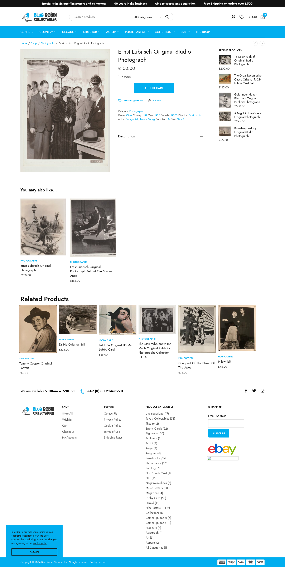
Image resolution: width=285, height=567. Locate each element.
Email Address (218, 416)
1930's (174, 115)
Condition (163, 32)
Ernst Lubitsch (196, 115)
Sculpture (151, 438)
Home (23, 43)
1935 (157, 115)
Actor (111, 32)
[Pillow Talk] (237, 328)
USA (145, 115)
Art (147, 538)
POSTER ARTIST (135, 32)
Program (151, 453)
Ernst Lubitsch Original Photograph (35, 267)
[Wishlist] (242, 17)
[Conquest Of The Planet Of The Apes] (197, 329)
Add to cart (153, 88)
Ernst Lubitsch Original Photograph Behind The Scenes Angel (91, 271)
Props (149, 448)
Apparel (150, 542)
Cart (64, 425)
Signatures (152, 433)
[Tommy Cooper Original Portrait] (38, 329)
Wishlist (67, 419)
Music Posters (154, 488)
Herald (150, 503)
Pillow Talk (224, 361)
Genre (25, 32)
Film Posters (26, 358)
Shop (34, 43)
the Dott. (102, 562)
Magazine (152, 493)
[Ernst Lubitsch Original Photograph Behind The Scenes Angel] (93, 227)
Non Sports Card (156, 473)
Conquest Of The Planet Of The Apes (196, 365)
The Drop (203, 32)
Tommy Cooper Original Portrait (35, 365)
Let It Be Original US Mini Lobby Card (116, 347)
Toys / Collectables (157, 418)
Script (149, 443)
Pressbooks (153, 458)
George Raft (132, 119)
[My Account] (233, 17)
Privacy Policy (112, 419)
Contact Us (110, 413)
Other (129, 115)
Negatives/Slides (156, 483)
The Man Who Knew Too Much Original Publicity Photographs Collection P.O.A (155, 350)
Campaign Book (156, 522)
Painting (151, 468)
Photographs (47, 43)
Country (46, 32)
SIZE (184, 32)
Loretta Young (147, 119)
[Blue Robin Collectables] (39, 17)
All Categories (154, 547)
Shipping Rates (113, 437)
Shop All (67, 413)
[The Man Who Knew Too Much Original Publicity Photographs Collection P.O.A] (157, 319)
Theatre (150, 423)
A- (169, 119)
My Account (69, 437)
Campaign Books (156, 517)
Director (90, 32)
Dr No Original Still (72, 344)
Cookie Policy (112, 425)
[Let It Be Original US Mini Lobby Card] (117, 320)
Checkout (68, 431)
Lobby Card (106, 340)
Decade (68, 32)
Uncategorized (155, 413)
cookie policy (40, 543)
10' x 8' (181, 119)
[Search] (167, 17)
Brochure (151, 528)
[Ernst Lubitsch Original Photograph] (43, 227)
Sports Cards (154, 428)
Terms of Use (112, 431)
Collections (152, 513)
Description (126, 136)
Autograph (152, 533)
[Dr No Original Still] (78, 319)
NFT (148, 478)
